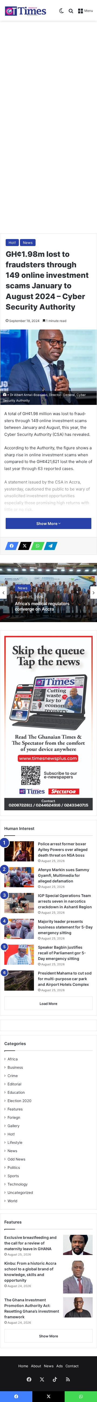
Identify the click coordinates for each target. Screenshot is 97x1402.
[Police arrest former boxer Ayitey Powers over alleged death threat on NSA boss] (19, 851)
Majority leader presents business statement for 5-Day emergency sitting (65, 927)
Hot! (12, 242)
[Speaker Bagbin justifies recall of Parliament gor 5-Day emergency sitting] (19, 955)
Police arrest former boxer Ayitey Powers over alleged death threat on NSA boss (48, 609)
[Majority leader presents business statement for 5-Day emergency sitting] (19, 929)
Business (15, 1067)
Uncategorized (20, 1192)
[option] (48, 592)
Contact (72, 1366)
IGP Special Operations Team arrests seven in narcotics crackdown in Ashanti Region (65, 901)
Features (15, 1109)
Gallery (14, 1126)
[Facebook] (10, 546)
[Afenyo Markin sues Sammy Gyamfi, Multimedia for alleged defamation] (19, 877)
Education (16, 1092)
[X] (23, 546)
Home (23, 1366)
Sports (13, 1176)
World (12, 1201)
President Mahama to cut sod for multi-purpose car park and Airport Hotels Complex (65, 979)
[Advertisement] (48, 74)
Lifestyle (15, 1142)
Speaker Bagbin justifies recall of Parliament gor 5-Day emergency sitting (62, 953)
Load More (48, 1003)
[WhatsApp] (36, 546)
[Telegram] (49, 546)
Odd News (16, 1159)
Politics (14, 1167)
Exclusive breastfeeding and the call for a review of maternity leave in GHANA (30, 1243)
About (36, 1366)
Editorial (14, 1084)
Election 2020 (20, 1101)
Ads (59, 1366)
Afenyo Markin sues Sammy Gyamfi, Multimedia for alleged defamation (63, 875)
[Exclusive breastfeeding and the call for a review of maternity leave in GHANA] (78, 1245)
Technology (18, 1184)
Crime (13, 1076)
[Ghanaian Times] (25, 10)
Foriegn (14, 1117)
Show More (47, 523)
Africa (13, 1059)
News (28, 242)
